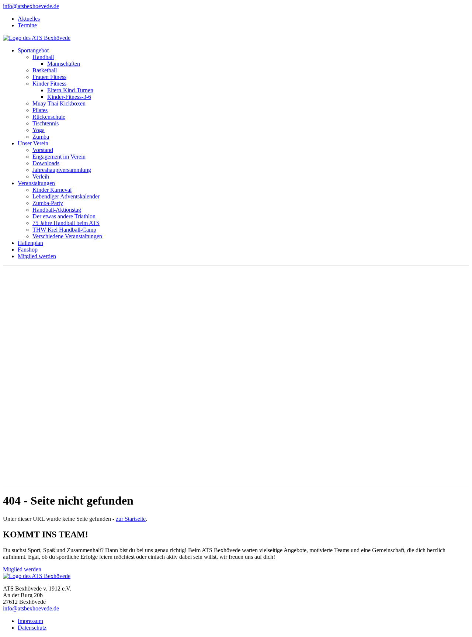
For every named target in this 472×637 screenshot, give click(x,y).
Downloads (45, 163)
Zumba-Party (47, 203)
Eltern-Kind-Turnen (70, 90)
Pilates (40, 110)
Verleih (40, 176)
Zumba (40, 137)
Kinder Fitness (49, 83)
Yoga (38, 130)
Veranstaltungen (36, 183)
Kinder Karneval (52, 190)
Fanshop (28, 249)
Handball (43, 57)
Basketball (44, 70)
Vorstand (42, 150)
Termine (27, 25)
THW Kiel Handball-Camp (64, 229)
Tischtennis (45, 123)
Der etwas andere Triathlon (64, 216)
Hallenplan (30, 243)
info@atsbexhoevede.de (31, 6)
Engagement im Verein (59, 156)
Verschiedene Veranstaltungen (67, 236)
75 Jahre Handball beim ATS (66, 223)
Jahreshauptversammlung (61, 170)
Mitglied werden (37, 256)
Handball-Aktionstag (56, 210)
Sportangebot (33, 50)
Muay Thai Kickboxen (59, 103)
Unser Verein (33, 143)
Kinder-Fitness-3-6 (69, 97)
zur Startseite (131, 519)
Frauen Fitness (49, 77)
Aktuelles (29, 18)
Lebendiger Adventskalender (66, 196)
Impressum (30, 621)
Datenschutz (32, 627)
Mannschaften (63, 63)
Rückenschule (48, 117)
